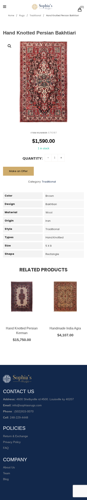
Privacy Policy (12, 442)
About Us (9, 467)
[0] (80, 10)
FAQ (6, 447)
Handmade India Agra (65, 328)
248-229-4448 (19, 417)
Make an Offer (18, 171)
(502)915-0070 (24, 411)
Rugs (22, 15)
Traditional (35, 15)
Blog (6, 479)
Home (11, 15)
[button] (9, 46)
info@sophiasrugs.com (27, 405)
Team (6, 473)
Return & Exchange (15, 436)
